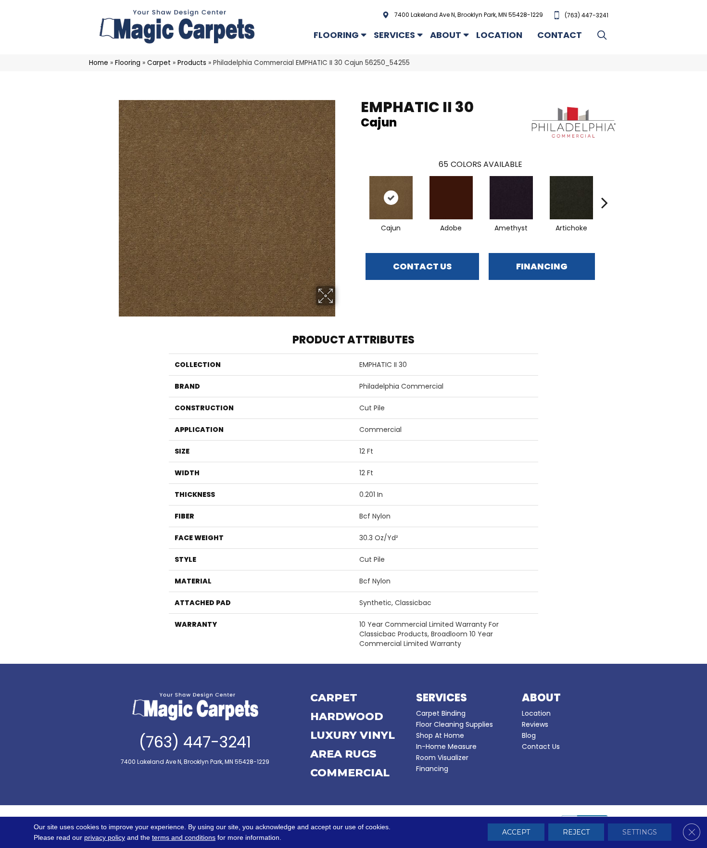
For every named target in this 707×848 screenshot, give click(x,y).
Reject (576, 832)
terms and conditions (183, 838)
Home (98, 62)
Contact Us (422, 266)
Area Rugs (343, 754)
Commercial (350, 773)
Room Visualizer (442, 757)
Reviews (535, 724)
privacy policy (104, 838)
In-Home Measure (446, 746)
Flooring (336, 35)
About (445, 35)
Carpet (159, 62)
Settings (639, 832)
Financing (432, 768)
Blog (529, 735)
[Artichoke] (571, 198)
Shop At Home (440, 735)
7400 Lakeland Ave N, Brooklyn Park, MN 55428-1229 (468, 15)
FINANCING (542, 266)
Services (394, 35)
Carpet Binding (441, 713)
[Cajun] (391, 198)
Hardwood (346, 717)
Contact (559, 35)
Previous (356, 188)
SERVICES (441, 697)
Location (499, 35)
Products (191, 62)
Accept (516, 832)
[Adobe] (451, 198)
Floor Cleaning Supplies (454, 724)
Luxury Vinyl (352, 736)
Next (604, 188)
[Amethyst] (511, 198)
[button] (604, 35)
